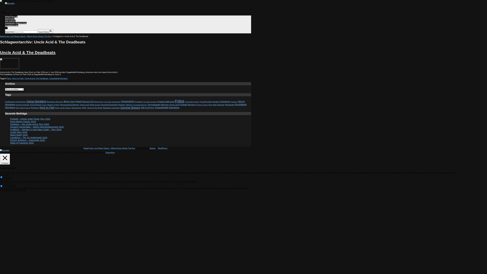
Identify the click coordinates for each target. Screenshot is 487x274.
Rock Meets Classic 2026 (23, 121)
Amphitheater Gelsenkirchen (15, 102)
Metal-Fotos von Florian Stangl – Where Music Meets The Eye (109, 148)
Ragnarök (220, 105)
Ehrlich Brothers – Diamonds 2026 (27, 140)
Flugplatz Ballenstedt (165, 102)
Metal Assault (84, 105)
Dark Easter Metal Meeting (112, 102)
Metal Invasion (95, 105)
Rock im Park (18, 78)
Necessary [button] (4, 175)
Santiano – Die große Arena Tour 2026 (29, 124)
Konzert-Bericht (35, 105)
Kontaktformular (11, 25)
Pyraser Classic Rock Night (206, 105)
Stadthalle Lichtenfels (111, 108)
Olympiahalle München (140, 105)
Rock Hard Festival (23, 108)
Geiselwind (225, 102)
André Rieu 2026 (18, 132)
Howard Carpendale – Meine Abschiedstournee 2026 (37, 127)
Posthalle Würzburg (187, 105)
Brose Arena (99, 102)
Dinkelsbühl (127, 101)
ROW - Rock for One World (92, 108)
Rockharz (35, 108)
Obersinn (129, 105)
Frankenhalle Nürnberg (192, 102)
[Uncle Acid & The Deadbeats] (9, 68)
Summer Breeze (130, 107)
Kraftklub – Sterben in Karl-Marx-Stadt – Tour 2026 (35, 129)
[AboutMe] (10, 3)
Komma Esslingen (22, 105)
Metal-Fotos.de (11, 16)
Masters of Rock (53, 105)
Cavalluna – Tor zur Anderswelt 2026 (28, 137)
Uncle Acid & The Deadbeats (28, 52)
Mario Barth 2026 (19, 135)
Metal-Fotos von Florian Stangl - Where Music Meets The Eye (25, 36)
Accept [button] (102, 152)
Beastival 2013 (88, 102)
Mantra (152, 148)
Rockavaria (229, 105)
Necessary (7, 177)
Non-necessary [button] (6, 184)
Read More (110, 152)
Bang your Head (73, 101)
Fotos (8, 78)
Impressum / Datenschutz (16, 23)
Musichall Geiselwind (109, 105)
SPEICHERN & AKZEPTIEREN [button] (13, 190)
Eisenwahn (139, 102)
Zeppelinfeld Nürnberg (58, 78)
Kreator (44, 105)
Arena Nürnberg (36, 101)
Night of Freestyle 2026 (22, 143)
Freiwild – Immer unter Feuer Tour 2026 (30, 119)
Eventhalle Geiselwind (150, 102)
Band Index (9, 19)
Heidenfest (234, 102)
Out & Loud (174, 105)
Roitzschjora (76, 108)
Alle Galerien (10, 21)
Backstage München (55, 102)
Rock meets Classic (63, 108)
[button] (6, 28)
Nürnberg (122, 105)
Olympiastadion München (158, 105)
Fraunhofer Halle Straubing (209, 102)
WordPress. (163, 148)
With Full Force (147, 108)
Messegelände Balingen (69, 105)
